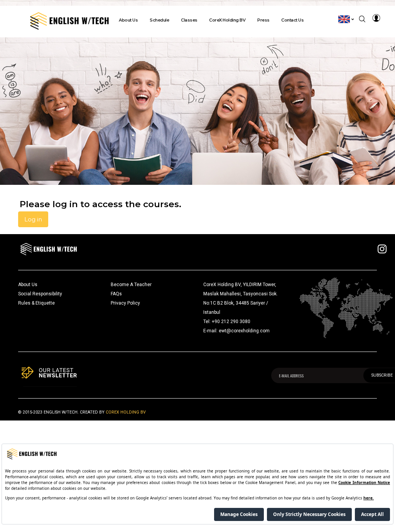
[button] (346, 19)
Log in (33, 219)
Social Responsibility (40, 294)
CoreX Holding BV (227, 20)
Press (263, 20)
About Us (128, 20)
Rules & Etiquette (36, 303)
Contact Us (292, 20)
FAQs (116, 294)
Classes (189, 20)
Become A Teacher (131, 284)
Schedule (159, 20)
